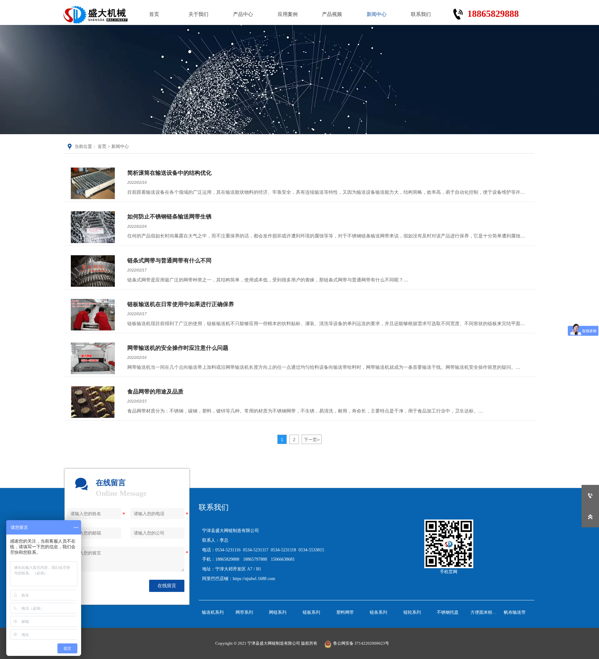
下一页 (311, 439)
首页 (102, 146)
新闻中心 (120, 146)
